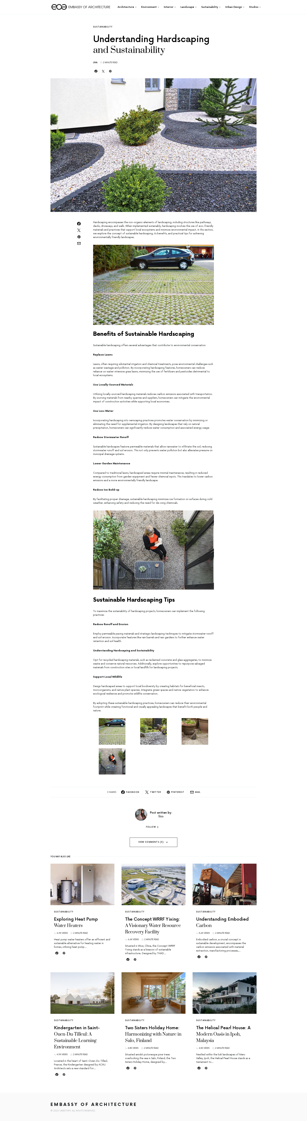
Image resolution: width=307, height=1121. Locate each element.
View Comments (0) (151, 842)
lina (95, 62)
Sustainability (102, 27)
